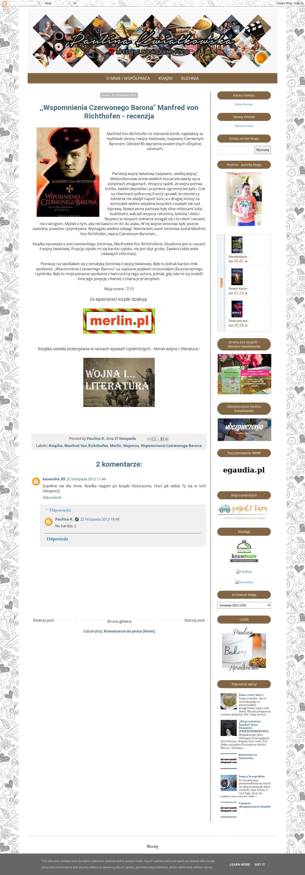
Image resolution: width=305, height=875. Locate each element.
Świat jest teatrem (240, 320)
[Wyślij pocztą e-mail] (149, 439)
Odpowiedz (52, 497)
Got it (260, 864)
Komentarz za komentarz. (248, 756)
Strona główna (119, 621)
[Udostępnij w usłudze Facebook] (162, 439)
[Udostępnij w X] (158, 439)
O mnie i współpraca (128, 78)
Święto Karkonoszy (240, 288)
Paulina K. (64, 519)
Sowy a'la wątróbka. (252, 776)
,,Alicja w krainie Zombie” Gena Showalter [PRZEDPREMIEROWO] (253, 726)
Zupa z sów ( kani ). (251, 695)
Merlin (115, 445)
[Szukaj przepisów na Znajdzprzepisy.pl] (244, 571)
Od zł (238, 261)
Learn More (240, 864)
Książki (166, 78)
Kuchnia (190, 78)
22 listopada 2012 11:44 (86, 479)
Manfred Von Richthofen (86, 445)
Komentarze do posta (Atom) (129, 631)
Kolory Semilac (244, 104)
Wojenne (131, 445)
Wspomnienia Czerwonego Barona (171, 445)
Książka (56, 445)
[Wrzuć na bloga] (154, 439)
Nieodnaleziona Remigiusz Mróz (240, 256)
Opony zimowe (244, 126)
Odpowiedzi (60, 510)
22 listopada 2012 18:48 (99, 519)
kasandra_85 (54, 479)
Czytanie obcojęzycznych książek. (255, 804)
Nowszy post (43, 620)
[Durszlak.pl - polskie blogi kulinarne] (244, 582)
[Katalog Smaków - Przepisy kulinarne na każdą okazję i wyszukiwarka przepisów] (244, 561)
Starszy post (194, 620)
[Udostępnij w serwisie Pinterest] (166, 439)
